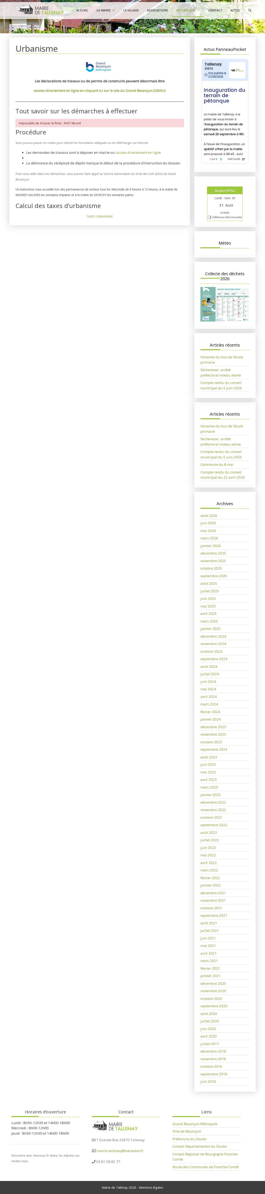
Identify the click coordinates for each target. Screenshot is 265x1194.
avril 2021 (208, 953)
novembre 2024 (213, 643)
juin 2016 (208, 1081)
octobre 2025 (211, 568)
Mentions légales (151, 1187)
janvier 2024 (210, 719)
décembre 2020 (213, 983)
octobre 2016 (211, 1066)
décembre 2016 (213, 1051)
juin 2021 (208, 938)
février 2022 (210, 877)
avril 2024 (208, 696)
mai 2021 (208, 945)
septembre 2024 (213, 658)
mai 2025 (208, 606)
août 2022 (208, 832)
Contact (215, 10)
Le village (131, 10)
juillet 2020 (209, 1021)
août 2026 (208, 515)
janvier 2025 (210, 628)
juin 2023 (208, 764)
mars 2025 (209, 621)
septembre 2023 (213, 749)
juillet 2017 (209, 1043)
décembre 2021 (213, 892)
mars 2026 (209, 538)
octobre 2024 (211, 651)
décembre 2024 (213, 636)
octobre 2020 (211, 998)
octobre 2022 (211, 817)
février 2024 (210, 711)
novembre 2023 (213, 734)
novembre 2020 (213, 990)
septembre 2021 (213, 915)
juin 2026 (208, 523)
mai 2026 (208, 530)
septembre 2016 (213, 1074)
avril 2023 (208, 779)
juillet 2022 (209, 840)
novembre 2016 (213, 1059)
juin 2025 (208, 598)
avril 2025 (208, 613)
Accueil (82, 10)
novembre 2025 (213, 560)
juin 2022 (208, 847)
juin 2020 (208, 1028)
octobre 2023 (211, 742)
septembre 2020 (213, 1006)
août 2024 (208, 666)
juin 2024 (208, 681)
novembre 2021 (213, 900)
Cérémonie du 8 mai (217, 464)
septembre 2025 (213, 576)
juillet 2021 (209, 930)
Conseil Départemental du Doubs (199, 1146)
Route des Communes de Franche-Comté (205, 1166)
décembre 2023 (213, 726)
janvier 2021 (210, 975)
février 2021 (210, 968)
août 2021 (208, 923)
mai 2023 (208, 772)
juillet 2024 (209, 674)
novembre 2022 (213, 809)
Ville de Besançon (186, 1131)
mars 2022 (209, 870)
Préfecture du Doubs (189, 1139)
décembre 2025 (213, 553)
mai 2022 (208, 855)
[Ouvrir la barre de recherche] (250, 10)
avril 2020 (208, 1036)
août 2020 (208, 1013)
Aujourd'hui (225, 190)
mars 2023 (209, 787)
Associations (157, 10)
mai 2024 (208, 689)
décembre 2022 (213, 802)
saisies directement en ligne (138, 152)
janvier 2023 (210, 794)
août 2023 (208, 757)
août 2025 (208, 583)
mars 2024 (209, 704)
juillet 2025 (209, 591)
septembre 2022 (213, 824)
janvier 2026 (210, 545)
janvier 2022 (210, 885)
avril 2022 (208, 862)
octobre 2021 (211, 908)
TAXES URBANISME (99, 216)
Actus (235, 10)
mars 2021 (209, 960)
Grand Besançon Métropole (194, 1123)
